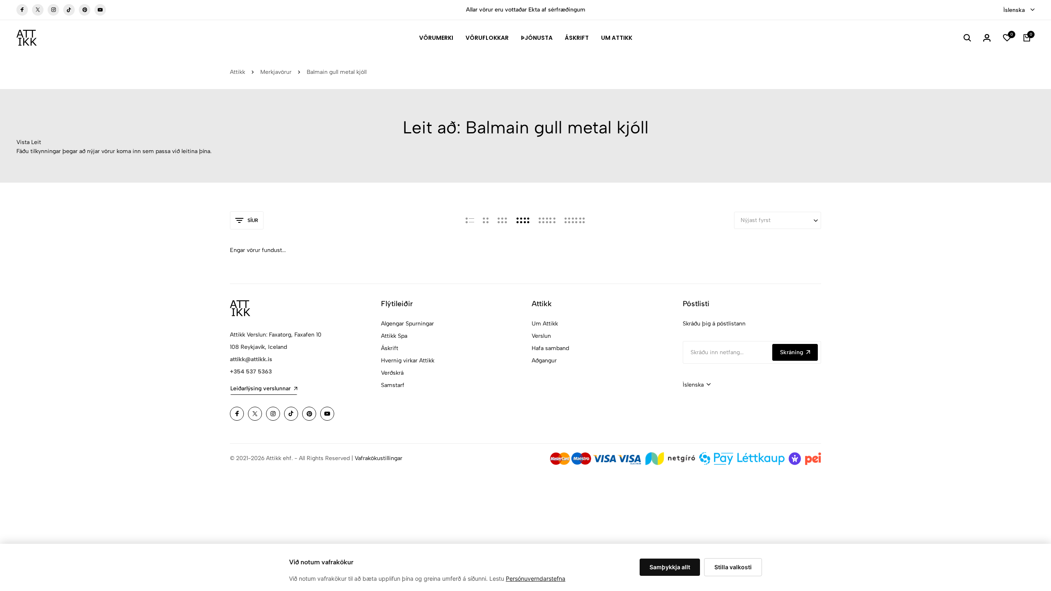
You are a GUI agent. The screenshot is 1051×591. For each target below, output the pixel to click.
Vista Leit (28, 142)
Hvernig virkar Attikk (407, 360)
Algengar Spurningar (407, 323)
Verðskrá (392, 372)
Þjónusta (537, 38)
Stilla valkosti (733, 567)
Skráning (791, 352)
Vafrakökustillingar (378, 458)
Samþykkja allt (669, 567)
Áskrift (577, 38)
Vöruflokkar (487, 38)
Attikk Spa (394, 335)
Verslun (541, 335)
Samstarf (392, 385)
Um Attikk (616, 38)
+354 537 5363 (251, 371)
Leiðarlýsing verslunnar (260, 388)
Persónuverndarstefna (535, 578)
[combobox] (1019, 10)
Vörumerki (436, 38)
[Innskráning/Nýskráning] (987, 37)
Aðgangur (544, 360)
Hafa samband (550, 348)
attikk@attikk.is (251, 359)
